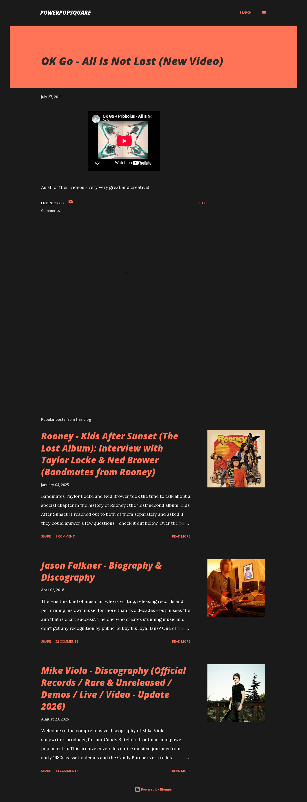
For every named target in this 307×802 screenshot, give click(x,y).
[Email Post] (70, 203)
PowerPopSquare (65, 12)
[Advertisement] (117, 361)
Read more (181, 536)
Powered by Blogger (156, 789)
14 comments (66, 771)
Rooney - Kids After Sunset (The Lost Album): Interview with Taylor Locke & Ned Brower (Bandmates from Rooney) (109, 454)
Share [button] (202, 203)
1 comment (65, 536)
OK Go (59, 203)
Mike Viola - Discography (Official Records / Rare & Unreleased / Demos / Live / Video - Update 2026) (113, 688)
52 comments (66, 641)
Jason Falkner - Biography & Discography (101, 571)
